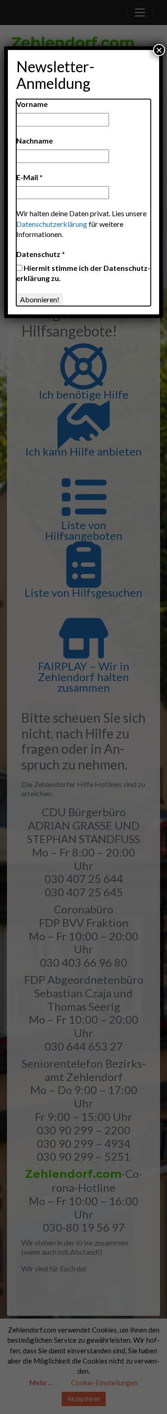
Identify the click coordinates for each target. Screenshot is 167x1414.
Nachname (34, 140)
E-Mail (29, 177)
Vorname (32, 104)
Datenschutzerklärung (51, 223)
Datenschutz (40, 254)
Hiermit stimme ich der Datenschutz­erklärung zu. (83, 272)
